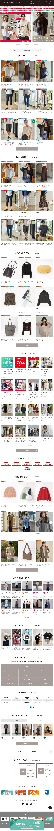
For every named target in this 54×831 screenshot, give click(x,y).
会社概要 (3, 823)
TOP (27, 6)
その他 (45, 683)
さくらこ (38, 738)
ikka (49, 6)
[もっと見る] (27, 743)
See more (27, 617)
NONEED (6, 6)
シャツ (45, 675)
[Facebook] (31, 804)
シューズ (11, 683)
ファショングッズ (28, 683)
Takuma (27, 738)
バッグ (45, 679)
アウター (28, 671)
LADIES (27, 666)
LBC (23, 6)
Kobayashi (6, 738)
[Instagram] (23, 804)
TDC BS (11, 6)
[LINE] (27, 804)
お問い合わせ (47, 823)
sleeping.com (18, 6)
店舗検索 (9, 823)
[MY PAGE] (32, 2)
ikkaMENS (31, 6)
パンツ (11, 679)
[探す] (50, 2)
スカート (28, 679)
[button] (2, 27)
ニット (11, 675)
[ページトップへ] (50, 807)
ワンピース (45, 671)
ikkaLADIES (38, 6)
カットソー (28, 675)
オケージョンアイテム (11, 671)
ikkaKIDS (44, 6)
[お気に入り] (39, 2)
